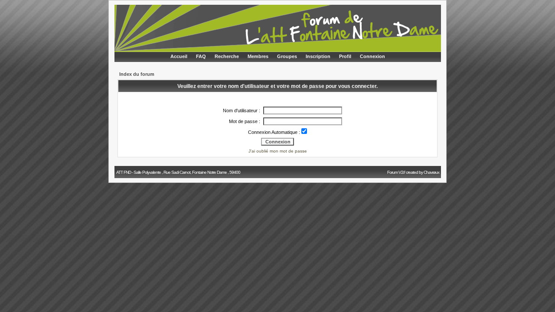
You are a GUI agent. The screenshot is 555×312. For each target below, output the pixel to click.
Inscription (318, 56)
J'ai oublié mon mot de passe (277, 151)
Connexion (372, 56)
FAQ (201, 56)
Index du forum (136, 74)
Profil (345, 56)
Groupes (287, 56)
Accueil (178, 56)
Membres (258, 56)
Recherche (227, 56)
